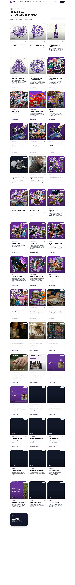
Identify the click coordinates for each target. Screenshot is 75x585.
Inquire (62, 1)
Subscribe (56, 1)
